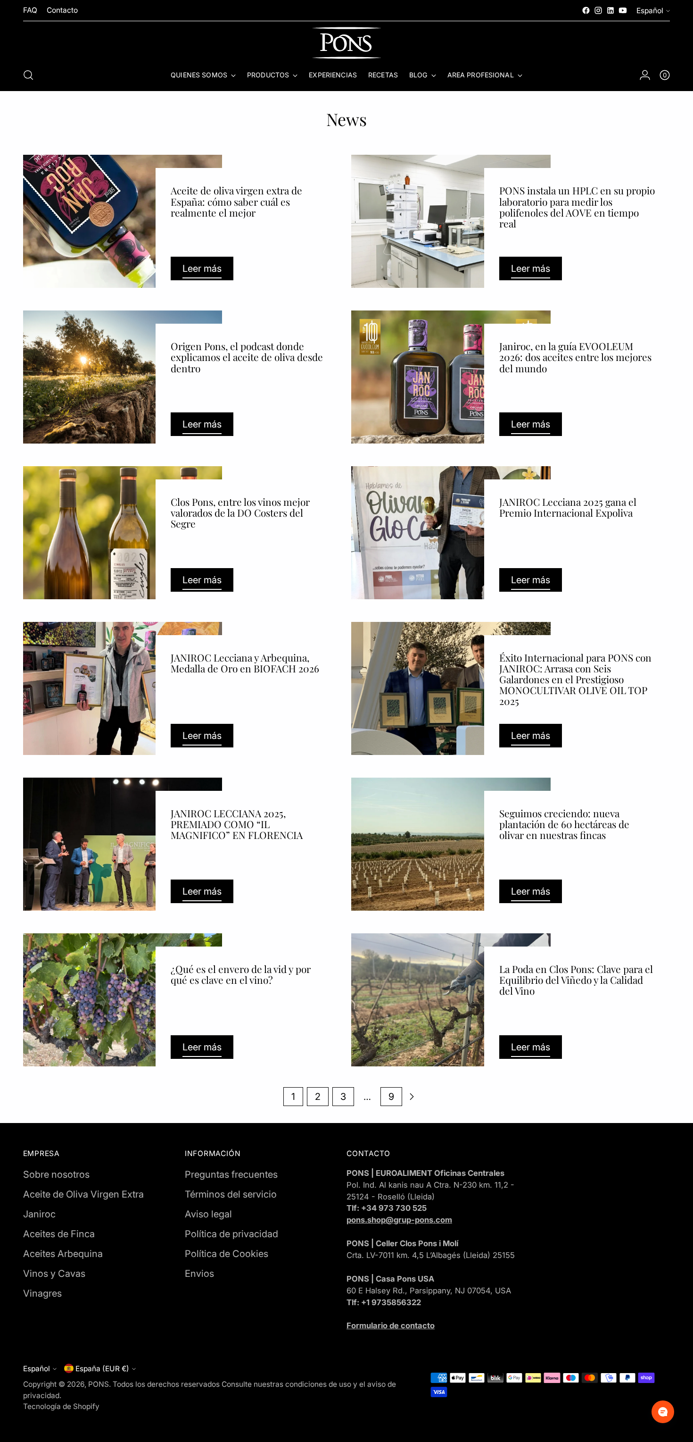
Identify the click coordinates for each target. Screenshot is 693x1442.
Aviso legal (208, 1214)
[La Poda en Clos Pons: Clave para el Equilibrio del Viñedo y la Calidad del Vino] (451, 999)
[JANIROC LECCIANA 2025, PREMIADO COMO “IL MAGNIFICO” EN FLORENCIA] (123, 844)
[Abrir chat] (663, 1411)
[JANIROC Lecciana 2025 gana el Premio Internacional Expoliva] (451, 532)
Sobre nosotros (56, 1174)
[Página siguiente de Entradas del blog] (411, 1096)
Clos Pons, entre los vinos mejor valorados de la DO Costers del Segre (240, 512)
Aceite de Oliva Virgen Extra (83, 1194)
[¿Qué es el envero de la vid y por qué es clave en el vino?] (123, 999)
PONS (98, 1384)
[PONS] (346, 43)
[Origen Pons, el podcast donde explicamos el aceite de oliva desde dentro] (123, 377)
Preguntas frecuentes (231, 1174)
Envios (199, 1273)
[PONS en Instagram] (598, 10)
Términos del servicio (231, 1194)
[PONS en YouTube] (623, 10)
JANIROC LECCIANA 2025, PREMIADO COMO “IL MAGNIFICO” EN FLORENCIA (237, 823)
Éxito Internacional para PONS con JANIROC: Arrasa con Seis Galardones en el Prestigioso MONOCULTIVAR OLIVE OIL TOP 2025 (575, 679)
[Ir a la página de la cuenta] (644, 75)
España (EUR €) (102, 1368)
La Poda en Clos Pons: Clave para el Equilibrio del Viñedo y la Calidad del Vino (576, 979)
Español (649, 10)
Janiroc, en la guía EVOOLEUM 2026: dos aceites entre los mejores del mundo (575, 356)
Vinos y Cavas (54, 1273)
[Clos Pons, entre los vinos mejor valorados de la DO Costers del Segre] (123, 532)
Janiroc (39, 1214)
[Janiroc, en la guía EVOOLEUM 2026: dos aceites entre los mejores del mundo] (451, 377)
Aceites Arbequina (63, 1253)
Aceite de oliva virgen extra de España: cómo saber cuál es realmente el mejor (236, 201)
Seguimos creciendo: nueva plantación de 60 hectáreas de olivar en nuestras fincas (564, 823)
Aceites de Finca (59, 1234)
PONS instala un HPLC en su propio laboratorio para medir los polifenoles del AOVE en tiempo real (577, 206)
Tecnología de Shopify (61, 1406)
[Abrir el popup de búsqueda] (28, 75)
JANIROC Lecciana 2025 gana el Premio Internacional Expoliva (567, 507)
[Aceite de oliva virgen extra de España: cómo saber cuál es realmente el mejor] (123, 221)
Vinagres (42, 1293)
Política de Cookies (226, 1253)
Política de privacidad (231, 1234)
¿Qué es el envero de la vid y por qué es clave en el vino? (241, 974)
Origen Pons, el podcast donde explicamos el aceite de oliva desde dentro (247, 356)
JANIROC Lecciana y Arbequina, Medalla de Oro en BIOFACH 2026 (245, 663)
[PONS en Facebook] (586, 10)
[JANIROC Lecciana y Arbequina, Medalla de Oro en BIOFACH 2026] (123, 688)
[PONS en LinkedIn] (610, 10)
